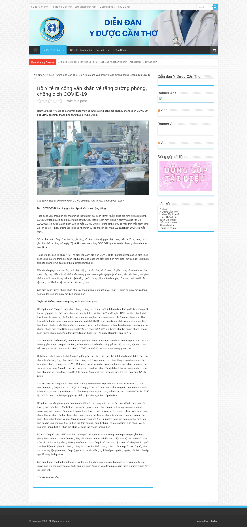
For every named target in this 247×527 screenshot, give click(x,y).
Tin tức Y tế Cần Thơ (61, 7)
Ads (164, 110)
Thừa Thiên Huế (167, 217)
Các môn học (106, 7)
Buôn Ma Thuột (167, 219)
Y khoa (163, 209)
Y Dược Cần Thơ (39, 7)
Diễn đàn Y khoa (168, 222)
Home (39, 75)
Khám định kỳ (166, 225)
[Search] (215, 7)
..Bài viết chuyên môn (85, 7)
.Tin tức (48, 75)
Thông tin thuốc (167, 228)
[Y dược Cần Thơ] (123, 28)
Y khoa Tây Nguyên (169, 214)
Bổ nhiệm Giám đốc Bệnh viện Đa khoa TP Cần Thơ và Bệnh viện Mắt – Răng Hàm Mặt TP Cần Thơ (107, 61)
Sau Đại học (124, 7)
